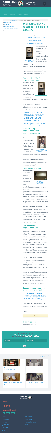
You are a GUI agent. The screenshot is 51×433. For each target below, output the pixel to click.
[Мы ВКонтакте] (4, 413)
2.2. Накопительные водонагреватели (35, 42)
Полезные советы (39, 9)
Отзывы (5, 14)
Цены (24, 9)
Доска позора (12, 14)
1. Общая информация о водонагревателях (36, 37)
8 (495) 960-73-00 (33, 2)
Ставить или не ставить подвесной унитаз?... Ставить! (13, 383)
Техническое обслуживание (10, 30)
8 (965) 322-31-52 (33, 5)
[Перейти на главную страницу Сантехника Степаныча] (14, 4)
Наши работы (30, 9)
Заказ (24, 346)
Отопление (6, 24)
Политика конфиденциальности (13, 415)
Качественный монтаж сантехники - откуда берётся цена (13, 368)
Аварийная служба (8, 35)
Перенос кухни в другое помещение (37, 368)
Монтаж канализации (9, 26)
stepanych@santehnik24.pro (10, 407)
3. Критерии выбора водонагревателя (35, 43)
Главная (6, 9)
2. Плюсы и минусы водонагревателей (35, 38)
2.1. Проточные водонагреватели (34, 40)
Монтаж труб (27, 424)
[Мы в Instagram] (14, 413)
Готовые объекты (18, 9)
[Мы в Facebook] (7, 413)
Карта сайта (5, 415)
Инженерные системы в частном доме (36, 383)
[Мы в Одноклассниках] (9, 413)
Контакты (26, 14)
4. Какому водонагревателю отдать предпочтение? (37, 45)
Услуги (10, 9)
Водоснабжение (7, 22)
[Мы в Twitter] (12, 413)
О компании (19, 14)
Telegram (36, 336)
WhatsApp (28, 336)
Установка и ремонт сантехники (11, 28)
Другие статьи (45, 356)
